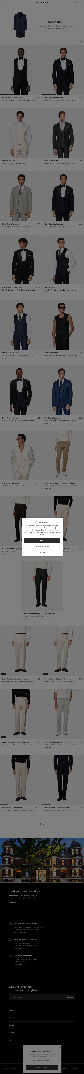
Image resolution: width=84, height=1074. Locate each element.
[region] (42, 537)
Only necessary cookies (42, 547)
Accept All (42, 541)
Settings (42, 552)
